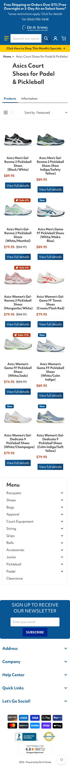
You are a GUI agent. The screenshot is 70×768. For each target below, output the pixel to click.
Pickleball (13, 564)
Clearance (14, 578)
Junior (11, 557)
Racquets (13, 493)
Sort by (29, 112)
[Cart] (64, 38)
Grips (10, 536)
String (11, 529)
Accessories (15, 550)
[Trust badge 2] (49, 737)
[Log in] (55, 38)
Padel (10, 571)
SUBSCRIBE (35, 632)
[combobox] (30, 38)
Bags (10, 507)
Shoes (11, 500)
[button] (6, 38)
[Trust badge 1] (26, 737)
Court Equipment (19, 521)
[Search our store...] (46, 38)
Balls (10, 543)
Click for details (51, 14)
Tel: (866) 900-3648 (35, 19)
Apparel (12, 514)
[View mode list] (12, 112)
